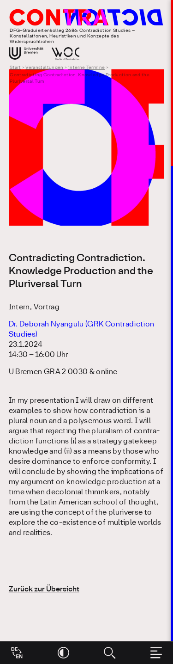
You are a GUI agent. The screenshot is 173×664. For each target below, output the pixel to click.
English (17, 649)
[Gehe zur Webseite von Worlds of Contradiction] (65, 53)
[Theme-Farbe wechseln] (63, 653)
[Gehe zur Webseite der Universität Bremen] (26, 53)
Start (15, 68)
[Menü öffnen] (156, 653)
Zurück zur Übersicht (44, 589)
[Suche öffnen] (109, 653)
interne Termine (86, 68)
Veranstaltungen (44, 68)
